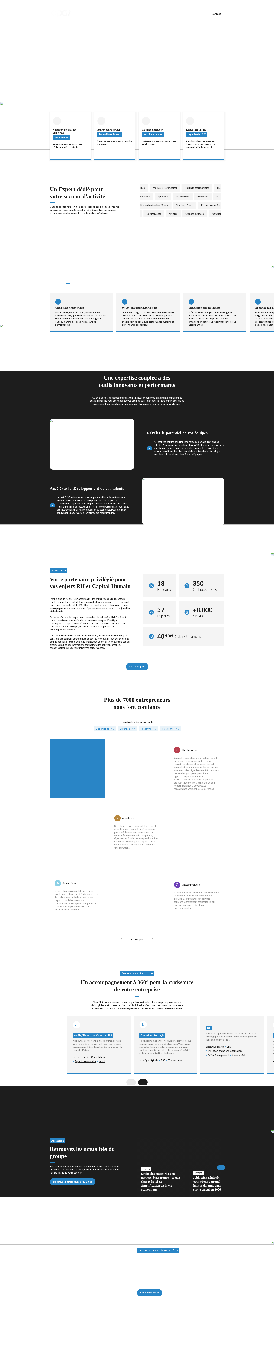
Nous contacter (149, 1292)
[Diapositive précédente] (208, 282)
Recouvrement (80, 1057)
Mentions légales (186, 1322)
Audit (102, 1061)
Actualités (199, 13)
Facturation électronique (141, 13)
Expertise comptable (85, 1061)
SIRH (229, 1046)
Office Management (218, 1055)
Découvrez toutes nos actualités (72, 1181)
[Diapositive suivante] (221, 282)
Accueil (53, 22)
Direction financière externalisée (225, 1050)
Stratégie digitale (148, 1060)
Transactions (175, 1060)
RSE (163, 1060)
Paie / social (238, 1055)
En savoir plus (137, 666)
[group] (161, 1167)
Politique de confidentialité (210, 1322)
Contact (216, 13)
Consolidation (98, 1057)
